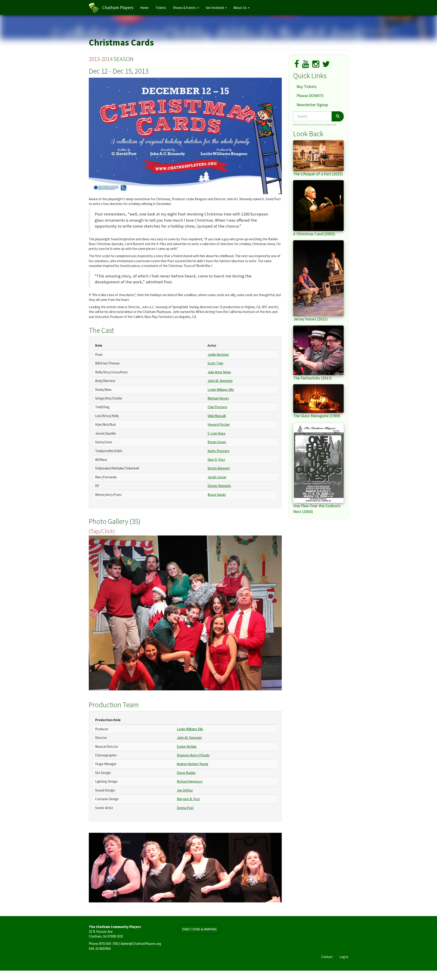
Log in (344, 957)
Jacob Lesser (217, 477)
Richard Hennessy (190, 781)
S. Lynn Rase (216, 433)
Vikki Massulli (217, 416)
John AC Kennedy (220, 381)
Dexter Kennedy (219, 486)
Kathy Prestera (218, 451)
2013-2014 (100, 59)
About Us (240, 7)
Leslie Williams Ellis (221, 389)
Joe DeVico (185, 790)
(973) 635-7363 (109, 944)
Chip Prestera (217, 407)
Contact (327, 957)
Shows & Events (185, 7)
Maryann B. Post (188, 799)
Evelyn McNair (187, 746)
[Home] (95, 8)
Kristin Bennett (219, 468)
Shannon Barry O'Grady (193, 755)
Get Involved (215, 7)
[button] (185, 612)
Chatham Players (117, 7)
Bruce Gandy (217, 494)
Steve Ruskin (186, 773)
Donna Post (185, 808)
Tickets (160, 7)
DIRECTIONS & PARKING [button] (199, 929)
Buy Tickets (307, 86)
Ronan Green (217, 442)
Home (144, 7)
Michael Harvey (218, 398)
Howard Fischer (219, 424)
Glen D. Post (216, 459)
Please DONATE (310, 95)
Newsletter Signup (312, 104)
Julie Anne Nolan (219, 372)
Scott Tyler (216, 363)
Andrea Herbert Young (192, 764)
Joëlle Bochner (218, 354)
